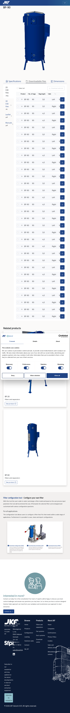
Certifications (52, 633)
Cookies (50, 641)
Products (27, 629)
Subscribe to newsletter (9, 698)
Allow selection (35, 375)
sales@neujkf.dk (18, 650)
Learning (27, 637)
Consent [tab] (12, 341)
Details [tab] (35, 341)
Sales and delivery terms (52, 646)
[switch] (26, 367)
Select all (21, 88)
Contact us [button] (8, 611)
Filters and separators (39, 625)
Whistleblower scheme (52, 653)
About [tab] (58, 341)
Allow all (57, 375)
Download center (39, 640)
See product (10, 404)
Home (26, 624)
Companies (51, 629)
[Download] (62, 99)
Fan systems (40, 631)
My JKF (26, 649)
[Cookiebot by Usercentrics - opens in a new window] (60, 336)
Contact (26, 645)
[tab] (13, 80)
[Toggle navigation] (65, 2)
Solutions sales (29, 641)
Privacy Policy (52, 637)
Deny (12, 375)
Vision (49, 624)
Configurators (28, 633)
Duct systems (40, 635)
